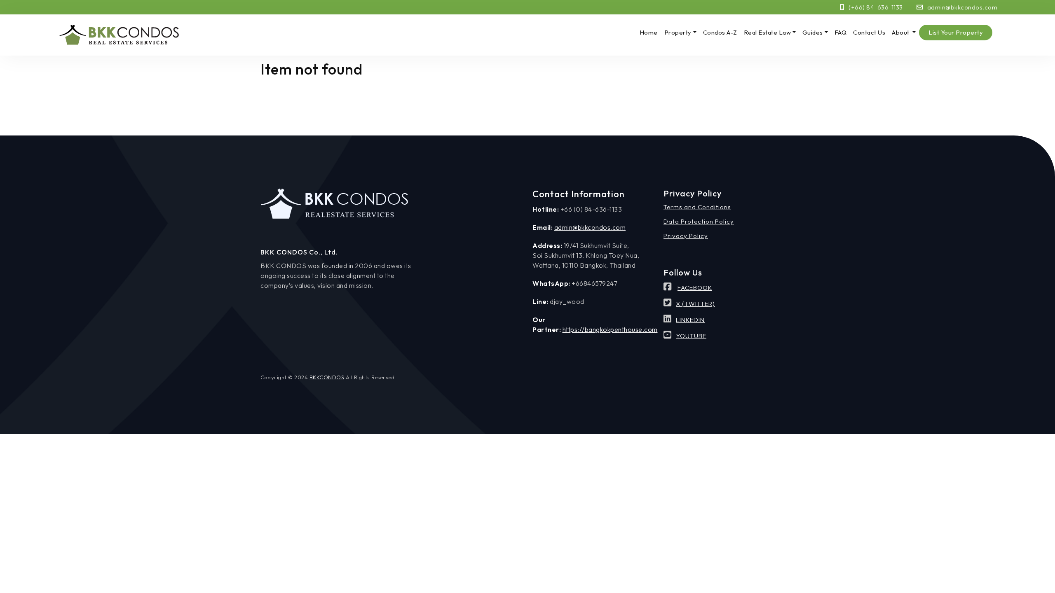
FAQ (841, 32)
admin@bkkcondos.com (962, 7)
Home (649, 32)
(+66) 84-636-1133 (876, 7)
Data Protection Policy (698, 221)
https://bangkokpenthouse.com (610, 329)
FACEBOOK (695, 288)
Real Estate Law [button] (767, 32)
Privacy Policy (685, 236)
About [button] (901, 32)
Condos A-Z (720, 32)
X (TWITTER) (695, 304)
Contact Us (869, 32)
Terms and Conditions (697, 207)
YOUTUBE (691, 336)
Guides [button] (812, 32)
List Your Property (955, 32)
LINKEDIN (690, 320)
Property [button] (678, 32)
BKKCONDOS (327, 377)
